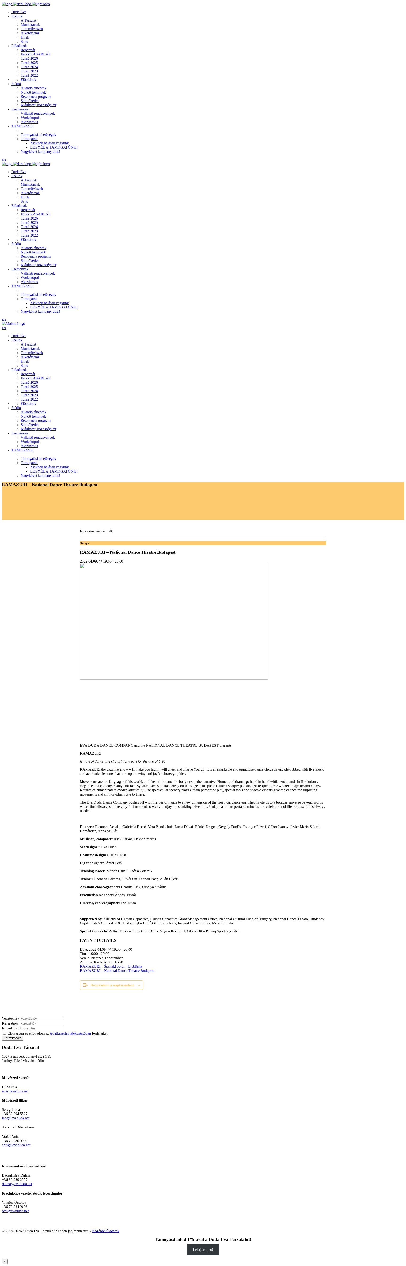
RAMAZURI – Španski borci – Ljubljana (111, 966)
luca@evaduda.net (15, 1118)
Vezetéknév (10, 1018)
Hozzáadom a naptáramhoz (112, 985)
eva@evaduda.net (15, 1091)
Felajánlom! (203, 1249)
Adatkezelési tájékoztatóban (70, 1033)
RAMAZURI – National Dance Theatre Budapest (117, 971)
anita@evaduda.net (16, 1145)
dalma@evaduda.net (17, 1184)
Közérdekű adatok (105, 1231)
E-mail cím (10, 1028)
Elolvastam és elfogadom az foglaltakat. (57, 1033)
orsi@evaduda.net (15, 1211)
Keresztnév (10, 1023)
